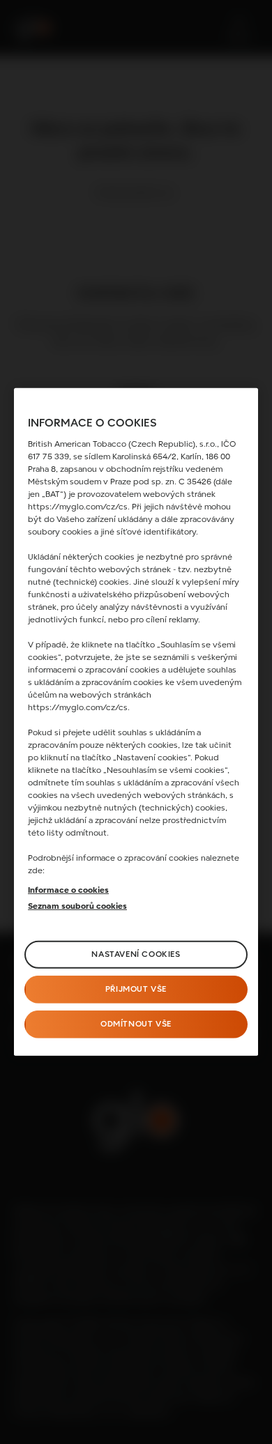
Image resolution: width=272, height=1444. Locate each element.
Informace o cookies (68, 890)
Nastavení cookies (135, 954)
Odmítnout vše (136, 1024)
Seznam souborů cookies (77, 906)
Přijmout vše (136, 989)
